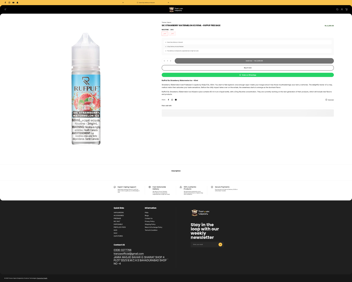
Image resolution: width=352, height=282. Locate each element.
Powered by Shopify (42, 278)
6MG (172, 33)
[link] (141, 260)
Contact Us (148, 218)
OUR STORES (118, 236)
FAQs (146, 212)
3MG (165, 33)
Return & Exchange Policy (153, 227)
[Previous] (123, 2)
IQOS (115, 230)
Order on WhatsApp (249, 75)
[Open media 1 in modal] (85, 89)
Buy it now (248, 68)
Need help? (331, 99)
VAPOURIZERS (119, 212)
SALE (115, 233)
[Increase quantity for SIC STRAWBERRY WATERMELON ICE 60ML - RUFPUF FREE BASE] (171, 61)
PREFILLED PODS (120, 227)
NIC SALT (117, 221)
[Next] (168, 2)
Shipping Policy (150, 224)
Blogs (147, 215)
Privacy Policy (150, 221)
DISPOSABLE (118, 224)
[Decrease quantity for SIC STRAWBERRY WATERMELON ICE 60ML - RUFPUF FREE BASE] (164, 61)
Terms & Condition (151, 230)
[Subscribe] (220, 244)
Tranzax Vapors (166, 22)
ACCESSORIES (119, 215)
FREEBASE (117, 218)
